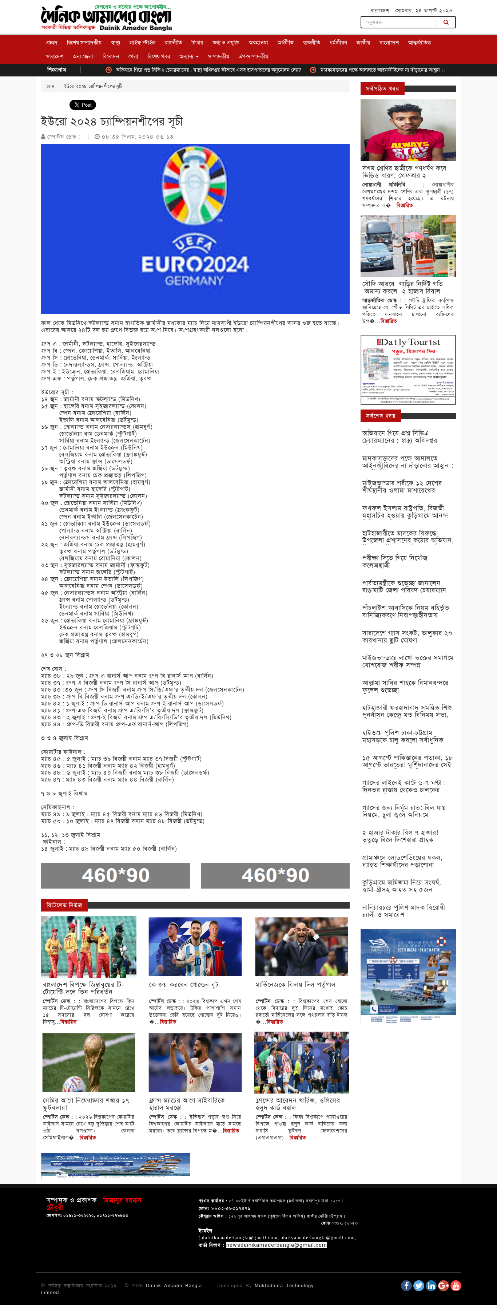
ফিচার (197, 42)
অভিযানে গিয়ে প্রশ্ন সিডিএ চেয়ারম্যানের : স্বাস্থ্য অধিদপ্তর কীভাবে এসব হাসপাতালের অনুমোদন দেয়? (175, 70)
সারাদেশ (54, 56)
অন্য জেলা (83, 56)
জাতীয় (363, 42)
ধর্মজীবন (338, 42)
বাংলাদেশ (389, 42)
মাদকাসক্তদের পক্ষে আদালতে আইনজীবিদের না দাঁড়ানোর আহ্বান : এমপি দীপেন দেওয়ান (369, 70)
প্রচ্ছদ (51, 42)
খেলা (133, 56)
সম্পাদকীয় (218, 56)
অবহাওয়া (258, 42)
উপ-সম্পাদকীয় (253, 56)
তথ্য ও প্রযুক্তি (225, 42)
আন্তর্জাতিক (419, 42)
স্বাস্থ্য (115, 42)
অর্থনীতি (286, 42)
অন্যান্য (187, 56)
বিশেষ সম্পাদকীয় (84, 42)
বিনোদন (111, 56)
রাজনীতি (173, 42)
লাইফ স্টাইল (142, 42)
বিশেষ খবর (159, 56)
